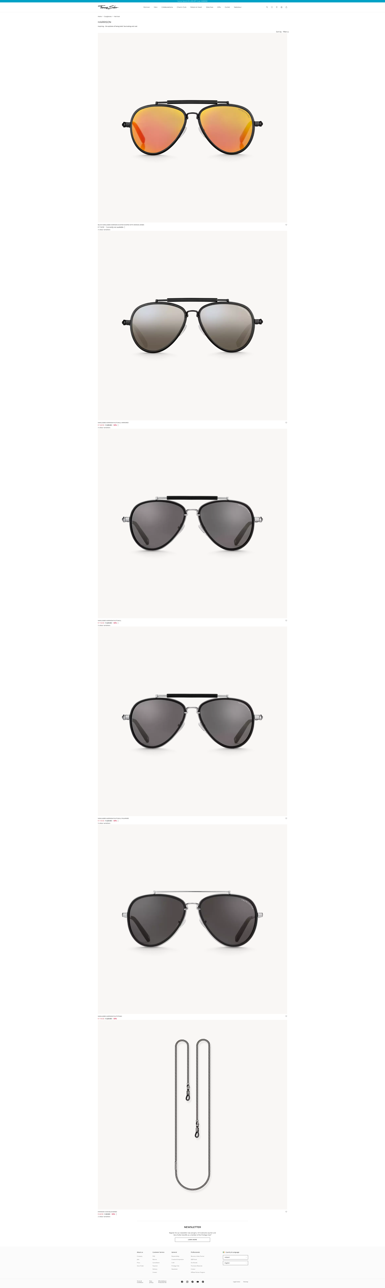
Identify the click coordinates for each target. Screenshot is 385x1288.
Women (146, 7)
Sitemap (245, 1282)
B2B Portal (194, 1259)
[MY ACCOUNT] (281, 7)
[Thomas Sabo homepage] (108, 7)
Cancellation (156, 1262)
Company (139, 1256)
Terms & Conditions (140, 1281)
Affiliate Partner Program (198, 1272)
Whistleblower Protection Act (162, 1281)
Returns (155, 1259)
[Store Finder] (276, 7)
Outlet (227, 7)
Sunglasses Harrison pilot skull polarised (113, 818)
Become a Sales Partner (197, 1256)
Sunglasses (108, 16)
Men (156, 7)
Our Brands (194, 1262)
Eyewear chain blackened (107, 1211)
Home (100, 16)
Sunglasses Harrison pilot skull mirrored (113, 422)
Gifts (219, 7)
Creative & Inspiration (178, 1259)
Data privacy (151, 1281)
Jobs (138, 1259)
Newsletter (175, 1269)
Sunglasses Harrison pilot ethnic (110, 1016)
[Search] (267, 7)
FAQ (154, 1256)
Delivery (155, 1269)
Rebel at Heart (196, 7)
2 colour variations (104, 1217)
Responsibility (175, 1256)
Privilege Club (175, 1266)
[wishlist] (272, 7)
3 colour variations (104, 230)
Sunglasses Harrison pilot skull (109, 620)
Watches (209, 7)
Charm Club (181, 7)
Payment (155, 1266)
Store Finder (140, 1266)
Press (138, 1262)
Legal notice (236, 1282)
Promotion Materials (196, 1266)
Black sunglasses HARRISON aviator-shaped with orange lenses (121, 225)
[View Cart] (286, 7)
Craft (173, 1262)
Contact (155, 1272)
